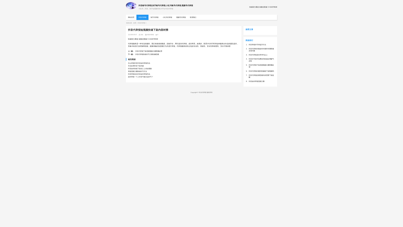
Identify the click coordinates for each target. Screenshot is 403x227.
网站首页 (131, 17)
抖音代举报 (142, 17)
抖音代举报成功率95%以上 (258, 55)
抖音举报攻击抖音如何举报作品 (139, 74)
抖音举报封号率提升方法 (257, 45)
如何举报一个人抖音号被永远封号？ (140, 77)
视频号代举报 (181, 17)
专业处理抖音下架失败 (136, 66)
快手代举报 (154, 17)
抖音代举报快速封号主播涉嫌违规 (147, 54)
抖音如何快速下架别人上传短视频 (140, 68)
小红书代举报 (167, 17)
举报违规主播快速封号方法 (137, 71)
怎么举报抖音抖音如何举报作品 (139, 63)
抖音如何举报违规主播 (256, 81)
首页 (134, 23)
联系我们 (193, 17)
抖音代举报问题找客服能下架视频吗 (261, 71)
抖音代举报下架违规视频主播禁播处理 (148, 51)
